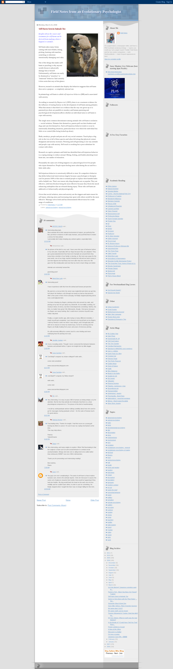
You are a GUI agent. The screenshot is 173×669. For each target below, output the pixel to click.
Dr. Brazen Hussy (113, 243)
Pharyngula (111, 273)
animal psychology (52, 207)
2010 (108, 555)
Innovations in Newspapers (117, 258)
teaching (110, 520)
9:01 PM (47, 415)
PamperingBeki (113, 391)
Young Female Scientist (115, 218)
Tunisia (110, 530)
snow (109, 517)
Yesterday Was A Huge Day (117, 603)
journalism (111, 480)
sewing (110, 512)
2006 (108, 646)
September (112, 570)
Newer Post (41, 500)
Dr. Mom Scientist (113, 236)
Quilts (110, 368)
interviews (111, 472)
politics (110, 497)
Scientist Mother (113, 191)
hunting (110, 470)
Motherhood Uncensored (116, 312)
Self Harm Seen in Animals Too (118, 596)
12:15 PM (47, 241)
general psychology (65, 207)
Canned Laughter (113, 208)
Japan (110, 475)
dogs (109, 435)
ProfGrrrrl (111, 233)
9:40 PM (47, 439)
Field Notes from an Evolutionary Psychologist (86, 12)
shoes (110, 515)
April (110, 582)
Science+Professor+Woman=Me (118, 246)
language (111, 482)
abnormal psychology (115, 418)
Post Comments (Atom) (57, 505)
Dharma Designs (113, 383)
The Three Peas (113, 251)
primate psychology (114, 502)
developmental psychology (116, 428)
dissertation (111, 432)
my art (110, 487)
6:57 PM (47, 368)
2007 (108, 644)
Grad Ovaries (112, 309)
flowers (110, 455)
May (110, 580)
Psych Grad (112, 241)
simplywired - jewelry (114, 393)
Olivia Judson (112, 186)
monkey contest (113, 485)
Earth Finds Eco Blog (115, 353)
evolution (111, 445)
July (110, 575)
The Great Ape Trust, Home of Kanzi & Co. (122, 263)
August (111, 572)
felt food (110, 452)
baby (109, 423)
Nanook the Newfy (114, 293)
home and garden (113, 467)
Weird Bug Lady (57, 278)
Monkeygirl (111, 271)
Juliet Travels (112, 253)
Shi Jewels (111, 378)
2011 (108, 553)
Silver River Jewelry (114, 403)
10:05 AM (47, 489)
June (110, 577)
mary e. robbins (113, 351)
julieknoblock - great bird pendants (119, 398)
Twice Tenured (112, 211)
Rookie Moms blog (114, 317)
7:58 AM (46, 467)
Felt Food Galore (113, 341)
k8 (108, 223)
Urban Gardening (113, 307)
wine (109, 537)
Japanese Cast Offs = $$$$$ (117, 637)
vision (110, 535)
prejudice (111, 500)
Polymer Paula (112, 358)
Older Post (95, 500)
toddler (110, 522)
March (111, 585)
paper (110, 495)
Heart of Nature (113, 366)
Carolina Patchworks (114, 346)
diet (109, 430)
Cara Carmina (56, 353)
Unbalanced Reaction (115, 206)
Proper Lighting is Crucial (116, 627)
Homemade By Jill (113, 338)
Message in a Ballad (114, 632)
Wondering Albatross (114, 198)
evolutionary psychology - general (119, 447)
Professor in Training (114, 196)
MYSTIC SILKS (57, 226)
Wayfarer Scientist (114, 201)
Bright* (110, 228)
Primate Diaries (113, 268)
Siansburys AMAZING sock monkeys (120, 348)
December (112, 563)
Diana (54, 443)
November (112, 565)
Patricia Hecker (57, 420)
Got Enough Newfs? (114, 290)
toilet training (112, 525)
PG (53, 396)
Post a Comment (43, 494)
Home (68, 500)
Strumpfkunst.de (113, 388)
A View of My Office (114, 629)
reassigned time (113, 248)
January (111, 642)
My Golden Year (113, 333)
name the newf (112, 490)
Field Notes (123, 33)
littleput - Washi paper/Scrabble (118, 401)
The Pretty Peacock (114, 361)
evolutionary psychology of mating (119, 450)
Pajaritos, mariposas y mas (117, 386)
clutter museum (113, 238)
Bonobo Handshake (114, 266)
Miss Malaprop (112, 371)
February (112, 639)
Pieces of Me (112, 203)
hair (109, 462)
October (111, 567)
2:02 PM (47, 274)
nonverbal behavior (114, 492)
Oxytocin (111, 231)
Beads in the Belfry (114, 373)
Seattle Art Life (112, 376)
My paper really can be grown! (118, 611)
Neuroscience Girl (114, 213)
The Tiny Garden (113, 343)
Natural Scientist (113, 188)
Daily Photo (111, 336)
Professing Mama (113, 216)
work (109, 540)
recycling (111, 507)
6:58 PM (47, 391)
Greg (54, 472)
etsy (109, 442)
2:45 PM (47, 348)
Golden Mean (112, 363)
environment (112, 440)
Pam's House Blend (114, 276)
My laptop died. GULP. (115, 608)
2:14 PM (47, 336)
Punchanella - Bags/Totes (116, 396)
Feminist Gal (112, 356)
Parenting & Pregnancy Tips (117, 319)
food (109, 457)
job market (111, 477)
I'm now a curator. (114, 634)
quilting (110, 505)
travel (109, 527)
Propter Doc (112, 221)
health (110, 465)
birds (109, 425)
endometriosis (112, 437)
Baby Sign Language (114, 314)
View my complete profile (112, 59)
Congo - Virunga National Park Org (119, 193)
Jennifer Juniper (57, 340)
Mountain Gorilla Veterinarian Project (119, 261)
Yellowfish (111, 381)
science (110, 510)
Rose (109, 226)
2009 (108, 558)
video (109, 532)
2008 (108, 560)
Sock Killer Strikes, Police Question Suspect (122, 606)
